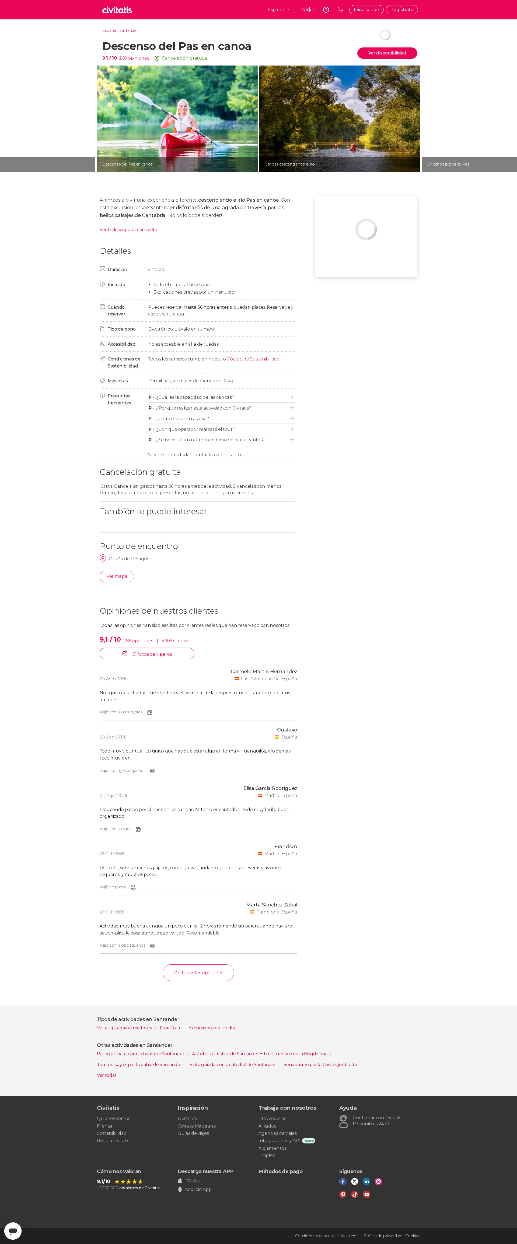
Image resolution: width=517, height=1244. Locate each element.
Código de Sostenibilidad (253, 359)
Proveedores (272, 1118)
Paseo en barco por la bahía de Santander (141, 1053)
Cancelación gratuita (184, 58)
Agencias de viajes (277, 1133)
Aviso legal (349, 1235)
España (109, 30)
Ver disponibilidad (387, 53)
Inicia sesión (366, 9)
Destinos (187, 1118)
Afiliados (267, 1126)
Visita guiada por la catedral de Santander (233, 1064)
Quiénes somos (113, 1118)
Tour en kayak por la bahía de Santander (140, 1064)
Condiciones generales (315, 1235)
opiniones (138, 58)
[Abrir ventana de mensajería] (13, 1231)
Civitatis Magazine (197, 1126)
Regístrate (401, 9)
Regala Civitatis (113, 1140)
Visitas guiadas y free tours (125, 1027)
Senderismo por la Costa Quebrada (320, 1064)
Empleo (266, 1155)
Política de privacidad (382, 1235)
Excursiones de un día (211, 1027)
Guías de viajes (193, 1133)
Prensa (104, 1126)
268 (123, 58)
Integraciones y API (279, 1140)
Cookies (412, 1235)
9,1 (109, 58)
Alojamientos (272, 1148)
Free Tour (171, 1027)
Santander (128, 30)
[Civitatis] (117, 9)
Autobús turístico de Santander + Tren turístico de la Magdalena (260, 1053)
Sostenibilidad (112, 1133)
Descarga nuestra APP (205, 1171)
